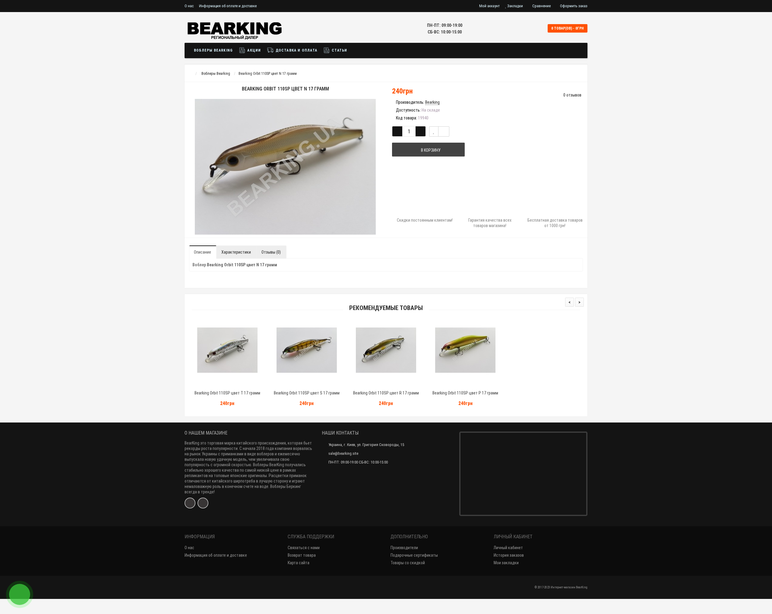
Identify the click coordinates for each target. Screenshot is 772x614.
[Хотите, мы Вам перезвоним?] (19, 594)
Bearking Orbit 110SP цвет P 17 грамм (465, 393)
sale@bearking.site (343, 453)
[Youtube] (203, 503)
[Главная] (190, 73)
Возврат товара (302, 555)
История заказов (509, 555)
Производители (404, 547)
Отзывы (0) (271, 252)
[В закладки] (433, 131)
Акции (253, 50)
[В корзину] (213, 385)
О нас (189, 6)
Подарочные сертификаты (414, 555)
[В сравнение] (443, 131)
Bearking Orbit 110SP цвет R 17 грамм (386, 393)
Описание (202, 252)
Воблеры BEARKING (213, 50)
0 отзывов (572, 95)
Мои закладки (506, 562)
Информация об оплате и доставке (228, 6)
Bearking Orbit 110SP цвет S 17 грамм (307, 393)
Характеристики (236, 252)
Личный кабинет (508, 547)
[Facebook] (190, 503)
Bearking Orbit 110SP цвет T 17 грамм (227, 393)
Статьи (339, 50)
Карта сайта (298, 562)
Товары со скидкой (408, 562)
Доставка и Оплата (295, 50)
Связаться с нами (304, 547)
